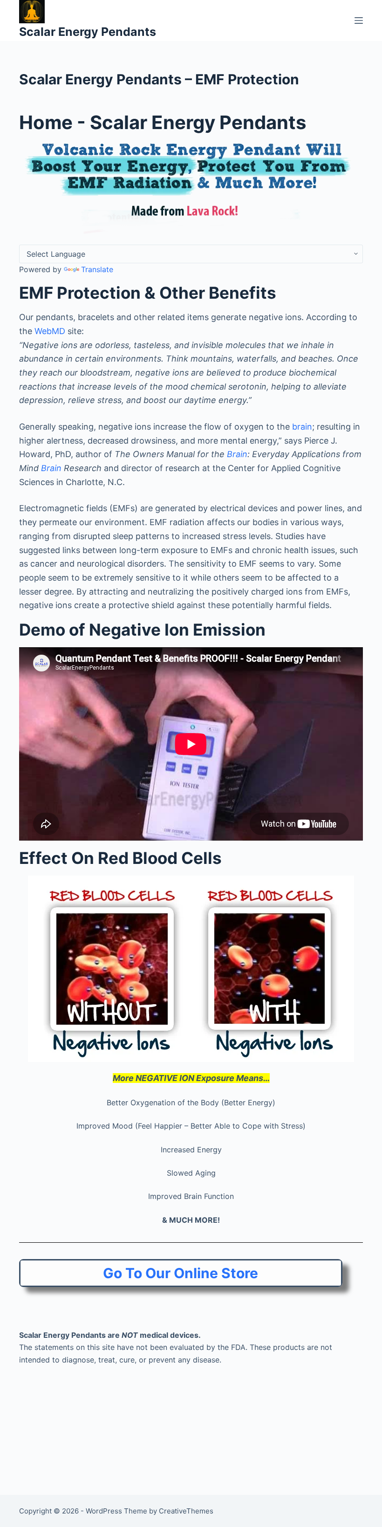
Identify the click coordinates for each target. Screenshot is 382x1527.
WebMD (49, 331)
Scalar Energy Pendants (87, 32)
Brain (237, 454)
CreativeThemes (186, 1510)
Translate (97, 269)
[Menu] (359, 20)
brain (302, 426)
